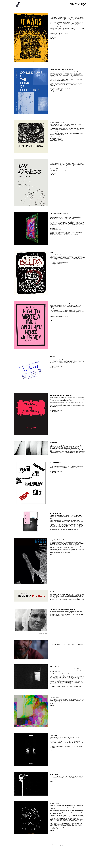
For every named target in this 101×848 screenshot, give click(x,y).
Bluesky (61, 846)
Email (38, 846)
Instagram (44, 846)
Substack (56, 846)
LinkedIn (50, 846)
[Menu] (17, 4)
